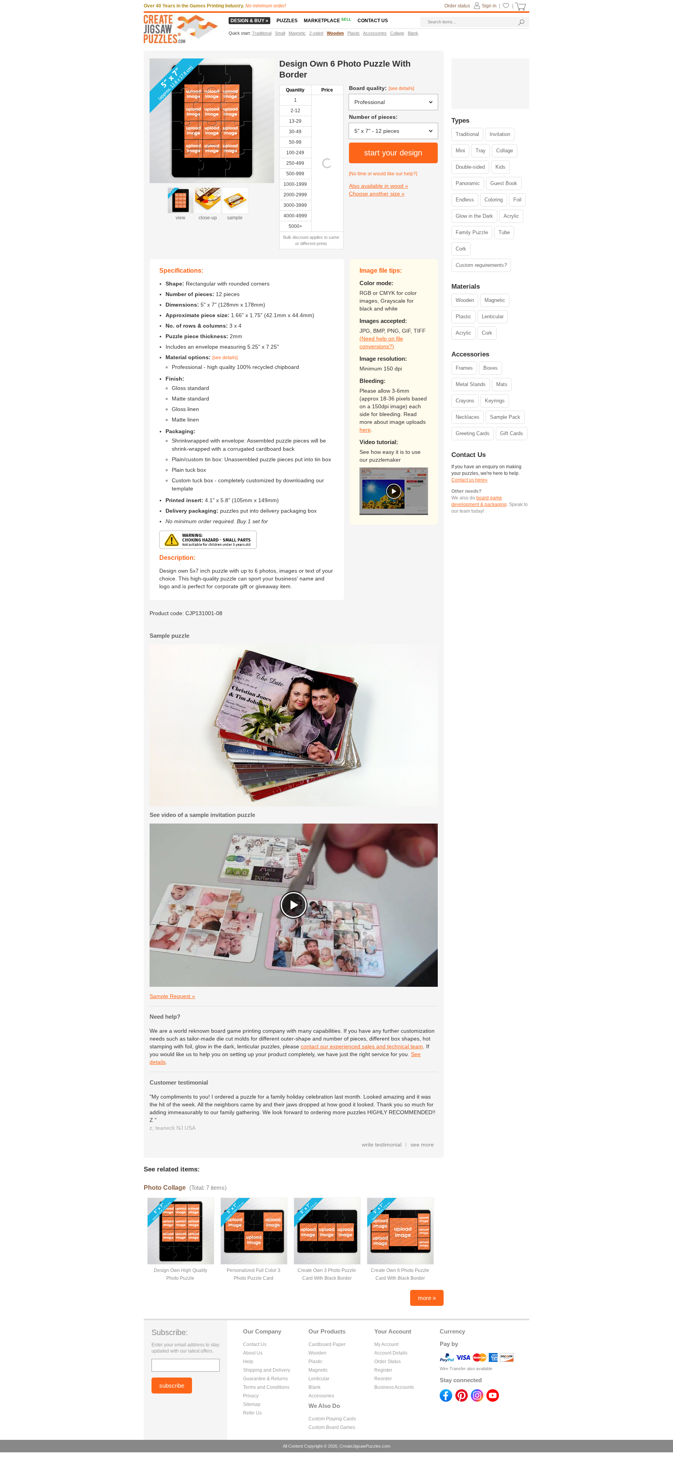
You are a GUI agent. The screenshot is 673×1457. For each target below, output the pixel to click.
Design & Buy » (249, 20)
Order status (457, 6)
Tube (504, 232)
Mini (460, 150)
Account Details (390, 1353)
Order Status (387, 1361)
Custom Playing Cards (332, 1419)
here (365, 430)
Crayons (465, 401)
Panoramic (468, 183)
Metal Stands (471, 384)
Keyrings (495, 401)
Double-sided (470, 167)
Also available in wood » (378, 186)
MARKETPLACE (327, 20)
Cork (461, 249)
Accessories (321, 1396)
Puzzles (287, 20)
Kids (500, 167)
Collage (504, 150)
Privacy (251, 1396)
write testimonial (382, 1144)
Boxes (490, 368)
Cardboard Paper (326, 1344)
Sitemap (252, 1404)
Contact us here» (469, 480)
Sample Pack (505, 417)
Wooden (465, 300)
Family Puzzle (472, 232)
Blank (314, 1387)
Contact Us (254, 1344)
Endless (465, 200)
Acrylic (511, 216)
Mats (501, 384)
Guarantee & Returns (265, 1378)
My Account (386, 1344)
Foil (517, 200)
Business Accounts (394, 1387)
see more (422, 1144)
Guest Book (503, 183)
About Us (253, 1353)
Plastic (463, 316)
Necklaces (467, 417)
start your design (393, 152)
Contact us (373, 20)
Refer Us (252, 1413)
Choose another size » (377, 194)
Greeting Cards (473, 433)
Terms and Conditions (266, 1387)
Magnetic (494, 300)
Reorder (383, 1378)
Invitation (500, 134)
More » (427, 1298)
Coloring (493, 200)
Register (383, 1370)
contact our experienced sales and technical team (362, 1046)
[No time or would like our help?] (383, 173)
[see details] (401, 88)
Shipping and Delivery (266, 1370)
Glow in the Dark (474, 216)
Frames (464, 368)
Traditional (467, 134)
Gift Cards (511, 433)
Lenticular (493, 316)
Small (280, 33)
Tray (481, 150)
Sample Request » (172, 996)
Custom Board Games (331, 1427)
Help (248, 1361)
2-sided (316, 33)
